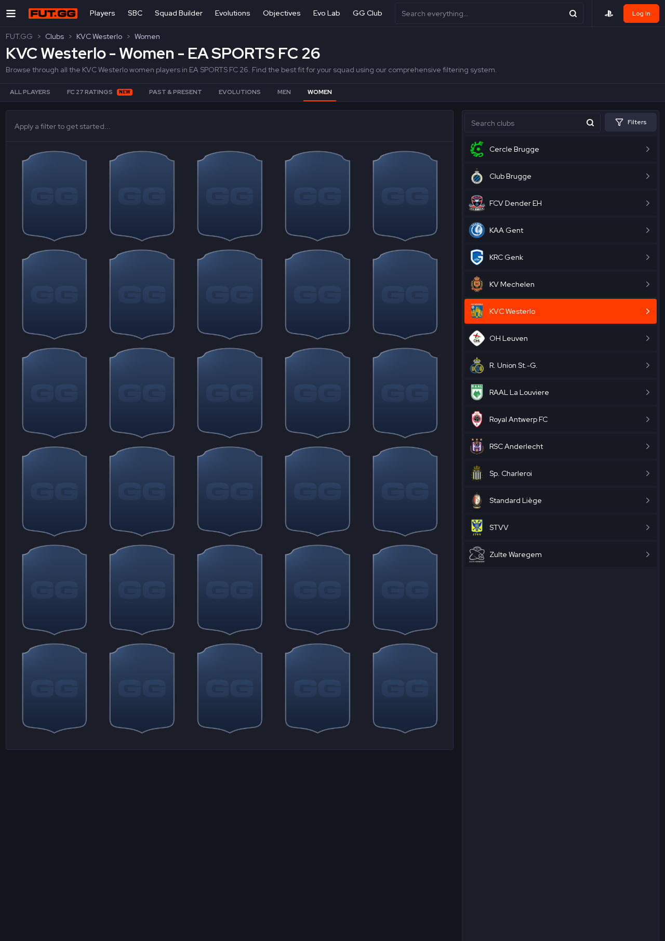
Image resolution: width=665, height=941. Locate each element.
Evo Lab (326, 13)
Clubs (54, 36)
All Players (30, 92)
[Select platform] (609, 13)
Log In (641, 13)
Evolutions (232, 13)
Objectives (282, 13)
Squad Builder (179, 13)
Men (284, 92)
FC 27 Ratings (98, 92)
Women (147, 36)
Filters (637, 122)
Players (102, 13)
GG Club (367, 13)
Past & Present (175, 92)
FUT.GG (19, 36)
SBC (135, 13)
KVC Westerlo (99, 36)
